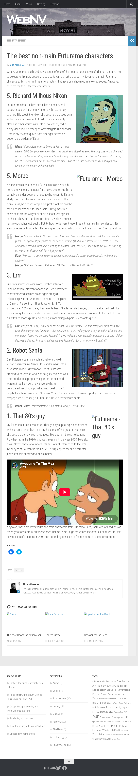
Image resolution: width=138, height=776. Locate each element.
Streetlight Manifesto (121, 721)
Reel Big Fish (107, 717)
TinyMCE (127, 730)
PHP (125, 712)
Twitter (126, 735)
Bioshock (122, 685)
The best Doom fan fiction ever (24, 635)
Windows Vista (99, 739)
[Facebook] (64, 768)
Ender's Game (107, 694)
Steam (109, 722)
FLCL (117, 698)
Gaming (41, 4)
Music (29, 4)
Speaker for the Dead (95, 635)
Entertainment (17, 40)
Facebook (104, 699)
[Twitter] (58, 768)
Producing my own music (22, 718)
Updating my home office (22, 733)
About (18, 4)
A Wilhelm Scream (101, 685)
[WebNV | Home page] (27, 19)
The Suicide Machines (113, 730)
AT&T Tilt (126, 682)
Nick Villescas (17, 65)
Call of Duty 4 (115, 690)
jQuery (122, 708)
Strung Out (115, 726)
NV (111, 711)
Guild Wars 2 (100, 707)
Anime (56, 683)
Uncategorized (60, 744)
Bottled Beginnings (101, 689)
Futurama (18, 570)
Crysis (98, 694)
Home (7, 4)
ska (126, 717)
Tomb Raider (98, 734)
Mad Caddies (103, 711)
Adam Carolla (98, 681)
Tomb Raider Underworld (115, 735)
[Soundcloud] (52, 768)
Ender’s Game (53, 635)
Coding (56, 690)
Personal (55, 4)
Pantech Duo (118, 712)
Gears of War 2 (113, 703)
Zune (118, 739)
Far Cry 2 (111, 699)
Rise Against (117, 717)
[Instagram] (46, 768)
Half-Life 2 (114, 707)
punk (97, 716)
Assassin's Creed (114, 681)
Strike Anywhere (100, 726)
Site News (58, 729)
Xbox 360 (111, 738)
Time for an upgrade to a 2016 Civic (27, 726)
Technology (58, 737)
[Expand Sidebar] (132, 41)
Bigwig (114, 685)
